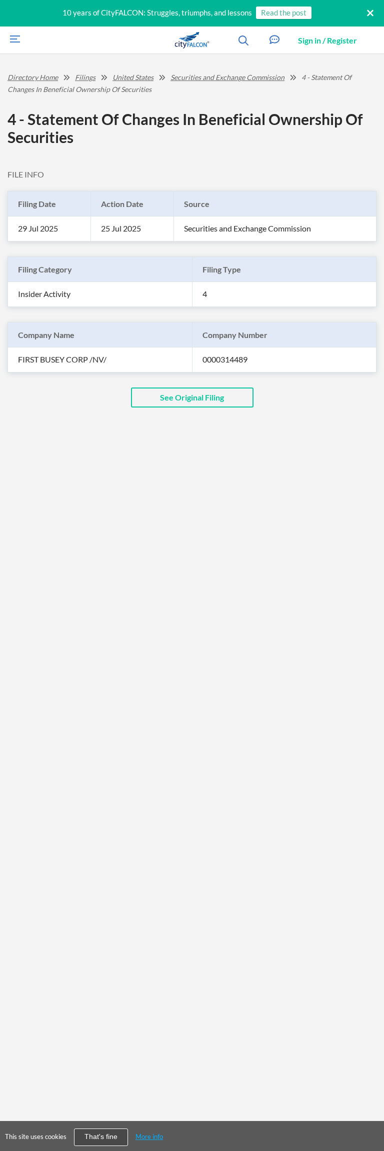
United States (133, 77)
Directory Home (33, 77)
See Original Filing (192, 397)
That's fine (101, 1136)
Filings (85, 77)
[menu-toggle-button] (12, 40)
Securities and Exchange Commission (227, 77)
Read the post (283, 12)
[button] (274, 40)
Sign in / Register (327, 40)
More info (149, 1136)
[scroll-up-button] (367, 1113)
